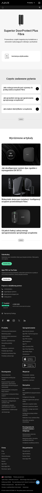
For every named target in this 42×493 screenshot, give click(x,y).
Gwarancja (25, 487)
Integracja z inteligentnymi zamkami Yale (9, 401)
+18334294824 (8, 289)
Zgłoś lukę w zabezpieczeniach (10, 479)
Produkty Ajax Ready (7, 351)
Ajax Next (4, 464)
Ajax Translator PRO (28, 346)
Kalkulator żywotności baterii (30, 406)
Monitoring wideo (6, 333)
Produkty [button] (30, 3)
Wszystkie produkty (7, 343)
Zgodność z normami (28, 380)
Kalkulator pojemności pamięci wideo (31, 400)
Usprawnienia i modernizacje (9, 409)
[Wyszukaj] (40, 7)
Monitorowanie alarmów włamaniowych (29, 435)
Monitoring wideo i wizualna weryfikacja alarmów (30, 439)
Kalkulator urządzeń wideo (30, 404)
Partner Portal (26, 456)
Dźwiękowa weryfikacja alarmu (31, 442)
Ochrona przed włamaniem (9, 331)
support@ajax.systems (10, 291)
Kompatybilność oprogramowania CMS (31, 393)
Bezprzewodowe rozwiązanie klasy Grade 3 (9, 390)
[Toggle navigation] (39, 2)
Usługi (3, 345)
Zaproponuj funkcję (10, 313)
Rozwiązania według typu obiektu (8, 378)
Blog (3, 451)
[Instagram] (14, 320)
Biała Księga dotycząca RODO (28, 479)
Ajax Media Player (27, 351)
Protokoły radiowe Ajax (8, 356)
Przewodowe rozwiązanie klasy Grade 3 (10, 395)
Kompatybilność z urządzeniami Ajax (31, 389)
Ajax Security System (28, 331)
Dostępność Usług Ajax (29, 397)
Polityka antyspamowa (8, 484)
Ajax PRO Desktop (27, 339)
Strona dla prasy (6, 456)
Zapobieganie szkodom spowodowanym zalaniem (9, 406)
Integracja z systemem (8, 348)
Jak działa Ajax (6, 412)
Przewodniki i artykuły (28, 375)
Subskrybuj (6, 263)
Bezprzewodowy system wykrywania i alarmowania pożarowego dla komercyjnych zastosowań (10, 384)
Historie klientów (6, 375)
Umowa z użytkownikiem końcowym (11, 487)
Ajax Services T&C (20, 484)
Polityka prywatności (18, 477)
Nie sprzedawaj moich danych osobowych (23, 482)
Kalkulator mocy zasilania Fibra (31, 417)
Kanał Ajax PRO (6, 466)
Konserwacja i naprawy (29, 377)
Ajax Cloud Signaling (28, 349)
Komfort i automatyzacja (8, 340)
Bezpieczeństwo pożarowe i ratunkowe (9, 337)
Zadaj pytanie (7, 297)
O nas (3, 453)
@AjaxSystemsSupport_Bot (11, 294)
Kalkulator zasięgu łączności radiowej (30, 410)
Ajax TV (25, 344)
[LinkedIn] (24, 320)
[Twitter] (19, 320)
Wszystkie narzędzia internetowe (28, 421)
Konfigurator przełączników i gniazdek (30, 414)
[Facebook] (3, 320)
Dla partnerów (26, 451)
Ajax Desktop (26, 336)
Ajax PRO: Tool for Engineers (30, 333)
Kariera (3, 461)
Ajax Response (27, 341)
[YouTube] (8, 320)
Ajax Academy (26, 453)
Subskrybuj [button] (6, 279)
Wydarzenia (5, 458)
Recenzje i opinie (6, 469)
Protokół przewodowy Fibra (9, 353)
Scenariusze (26, 354)
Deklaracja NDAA (6, 482)
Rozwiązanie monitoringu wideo (10, 398)
